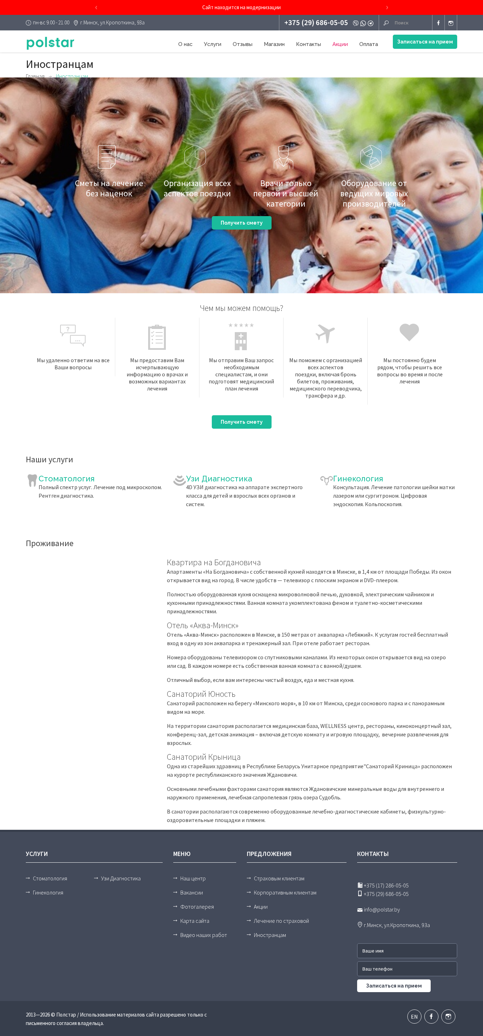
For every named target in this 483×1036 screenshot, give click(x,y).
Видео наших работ (203, 934)
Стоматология (67, 478)
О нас (185, 44)
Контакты (308, 44)
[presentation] (96, 7)
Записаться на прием (425, 42)
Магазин (274, 44)
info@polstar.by (381, 909)
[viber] (356, 22)
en (414, 1016)
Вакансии (191, 892)
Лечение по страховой (281, 920)
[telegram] (371, 22)
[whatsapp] (364, 22)
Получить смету (242, 223)
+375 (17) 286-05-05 (386, 885)
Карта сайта (194, 920)
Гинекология (358, 478)
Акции (340, 44)
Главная (35, 76)
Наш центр (193, 878)
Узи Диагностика (219, 478)
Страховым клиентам (279, 878)
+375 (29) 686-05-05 (316, 22)
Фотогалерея (197, 906)
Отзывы (242, 44)
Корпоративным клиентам (285, 892)
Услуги (212, 44)
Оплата (368, 44)
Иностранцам (270, 934)
